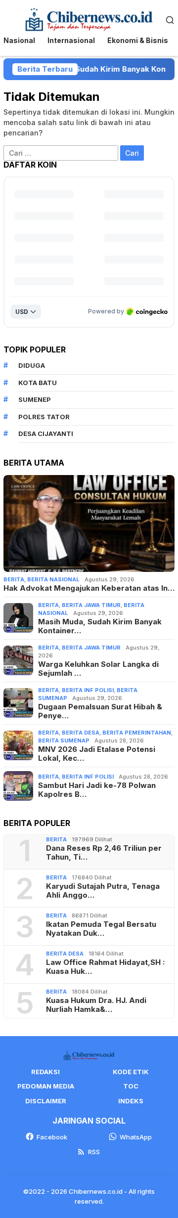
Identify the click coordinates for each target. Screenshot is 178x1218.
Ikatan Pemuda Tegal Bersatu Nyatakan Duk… (101, 929)
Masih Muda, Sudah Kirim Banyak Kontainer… (100, 626)
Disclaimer (45, 1101)
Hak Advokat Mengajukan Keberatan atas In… (89, 588)
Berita (13, 579)
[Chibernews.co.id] (89, 18)
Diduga (31, 365)
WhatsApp (136, 1137)
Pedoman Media (45, 1086)
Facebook (52, 1137)
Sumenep (34, 399)
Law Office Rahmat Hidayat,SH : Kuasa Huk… (105, 967)
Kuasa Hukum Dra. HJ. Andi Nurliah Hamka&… (96, 1005)
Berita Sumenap (63, 740)
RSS (94, 1152)
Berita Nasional (53, 579)
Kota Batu (37, 383)
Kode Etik (131, 1072)
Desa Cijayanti (45, 433)
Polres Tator (44, 417)
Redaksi (45, 1072)
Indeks (130, 1101)
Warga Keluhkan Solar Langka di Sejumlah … (98, 669)
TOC (130, 1086)
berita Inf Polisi (88, 690)
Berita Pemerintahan (136, 732)
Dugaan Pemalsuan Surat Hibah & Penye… (100, 711)
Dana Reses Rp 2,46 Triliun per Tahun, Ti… (104, 853)
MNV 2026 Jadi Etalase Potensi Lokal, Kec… (96, 754)
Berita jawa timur (91, 605)
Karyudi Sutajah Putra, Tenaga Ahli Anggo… (103, 891)
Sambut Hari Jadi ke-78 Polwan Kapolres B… (97, 790)
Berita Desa (80, 732)
